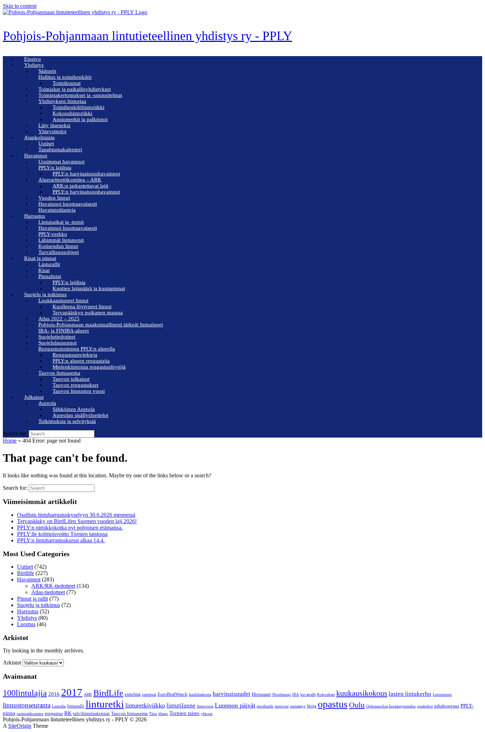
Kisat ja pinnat (40, 258)
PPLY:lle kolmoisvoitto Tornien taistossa (62, 534)
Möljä (311, 706)
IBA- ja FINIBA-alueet (63, 331)
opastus (333, 704)
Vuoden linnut (54, 198)
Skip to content (20, 6)
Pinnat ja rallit (32, 599)
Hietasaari (261, 694)
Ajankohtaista (39, 137)
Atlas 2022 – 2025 (59, 318)
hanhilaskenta (200, 694)
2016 (54, 694)
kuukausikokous (361, 693)
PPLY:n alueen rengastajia (81, 361)
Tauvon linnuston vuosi (79, 391)
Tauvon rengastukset (75, 385)
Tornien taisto (184, 713)
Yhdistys (34, 65)
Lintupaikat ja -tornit (61, 222)
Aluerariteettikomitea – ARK (70, 180)
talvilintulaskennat (91, 713)
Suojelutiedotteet (56, 337)
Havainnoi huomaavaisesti (67, 204)
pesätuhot (425, 706)
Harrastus (34, 216)
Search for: (15, 433)
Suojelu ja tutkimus (45, 294)
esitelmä (133, 694)
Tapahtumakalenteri (60, 149)
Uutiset (46, 143)
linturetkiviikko (145, 705)
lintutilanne (181, 705)
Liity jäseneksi (54, 125)
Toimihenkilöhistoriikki (78, 107)
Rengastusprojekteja (75, 355)
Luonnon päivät (235, 705)
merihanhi (265, 706)
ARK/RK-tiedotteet (53, 586)
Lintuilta (59, 706)
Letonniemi (442, 694)
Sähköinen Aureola (74, 409)
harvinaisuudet (231, 693)
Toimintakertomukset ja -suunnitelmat (80, 95)
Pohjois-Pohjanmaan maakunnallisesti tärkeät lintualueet (100, 324)
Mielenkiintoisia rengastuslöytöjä (89, 367)
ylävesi (206, 714)
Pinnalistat (49, 276)
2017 (71, 692)
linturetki (105, 704)
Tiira (153, 714)
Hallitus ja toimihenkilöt (65, 77)
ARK (88, 694)
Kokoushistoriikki (72, 113)
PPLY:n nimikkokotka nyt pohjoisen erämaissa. (70, 528)
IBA (295, 694)
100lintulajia (25, 693)
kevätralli (308, 694)
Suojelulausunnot (57, 343)
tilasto (163, 714)
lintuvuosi (205, 706)
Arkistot (12, 663)
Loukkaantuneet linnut (63, 300)
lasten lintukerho (410, 693)
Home (10, 441)
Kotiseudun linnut (58, 246)
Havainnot (35, 155)
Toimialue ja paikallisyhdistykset (74, 89)
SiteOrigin (19, 726)
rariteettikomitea (30, 714)
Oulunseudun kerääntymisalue (391, 706)
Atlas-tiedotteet (48, 592)
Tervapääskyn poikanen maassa (88, 312)
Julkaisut (34, 397)
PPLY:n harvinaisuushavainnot (86, 174)
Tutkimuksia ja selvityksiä (67, 421)
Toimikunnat (67, 83)
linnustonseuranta (26, 705)
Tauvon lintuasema (59, 373)
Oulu (357, 704)
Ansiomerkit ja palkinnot (80, 119)
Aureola (47, 403)
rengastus (54, 713)
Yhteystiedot (52, 131)
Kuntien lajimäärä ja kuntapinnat (89, 288)
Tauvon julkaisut (71, 379)
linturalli (75, 706)
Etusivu (32, 59)
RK (68, 713)
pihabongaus (446, 706)
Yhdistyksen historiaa (62, 101)
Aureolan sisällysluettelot (80, 415)
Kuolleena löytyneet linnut (82, 306)
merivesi (282, 706)
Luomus (26, 624)
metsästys (297, 706)
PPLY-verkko (52, 234)
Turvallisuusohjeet (58, 252)
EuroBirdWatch (172, 694)
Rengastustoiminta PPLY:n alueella (76, 349)
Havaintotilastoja (57, 210)
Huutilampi (281, 694)
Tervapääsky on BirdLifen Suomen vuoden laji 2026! (77, 521)
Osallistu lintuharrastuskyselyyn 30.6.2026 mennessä (76, 515)
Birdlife (25, 573)
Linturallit (49, 264)
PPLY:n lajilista (54, 167)
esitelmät (149, 694)
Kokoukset (326, 694)
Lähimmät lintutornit (61, 240)
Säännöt (47, 71)
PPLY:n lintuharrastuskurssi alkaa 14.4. (61, 540)
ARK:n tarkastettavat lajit (80, 186)
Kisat (44, 270)
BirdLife (108, 693)
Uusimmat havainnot (61, 161)
